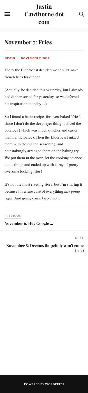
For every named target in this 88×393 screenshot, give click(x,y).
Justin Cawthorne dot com (44, 13)
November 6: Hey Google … (29, 223)
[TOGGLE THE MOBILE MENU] (7, 14)
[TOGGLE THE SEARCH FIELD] (81, 14)
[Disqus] (44, 316)
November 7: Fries (28, 42)
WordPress (54, 384)
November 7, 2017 (35, 58)
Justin (10, 58)
